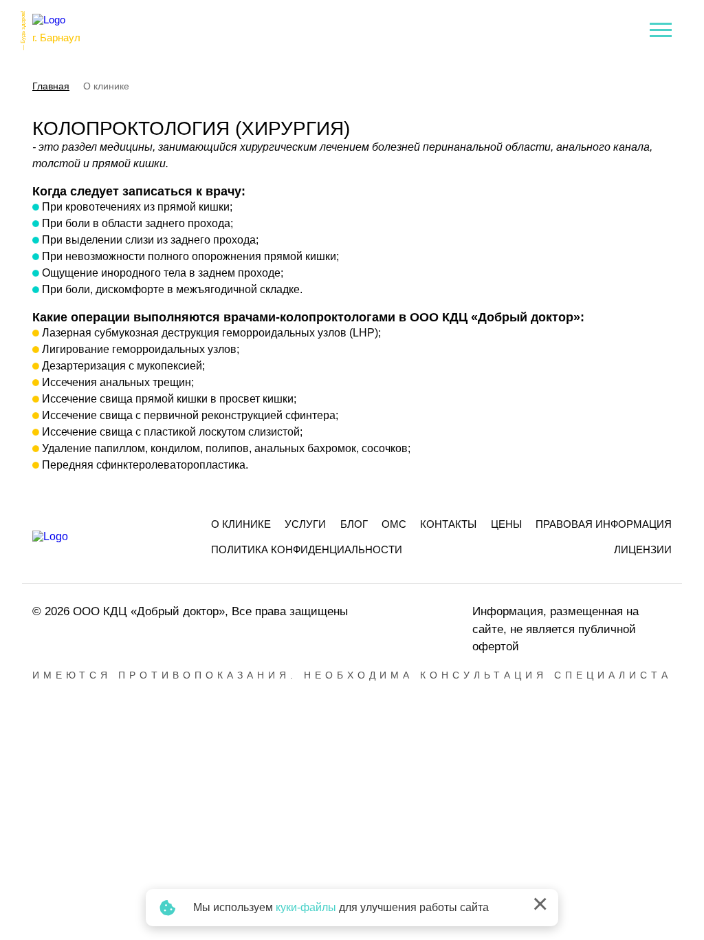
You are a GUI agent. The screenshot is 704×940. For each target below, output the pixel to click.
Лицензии (643, 549)
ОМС (394, 524)
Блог (354, 524)
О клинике (241, 524)
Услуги (305, 524)
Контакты (448, 524)
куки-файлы (306, 907)
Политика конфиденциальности (306, 549)
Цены (506, 524)
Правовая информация (604, 524)
